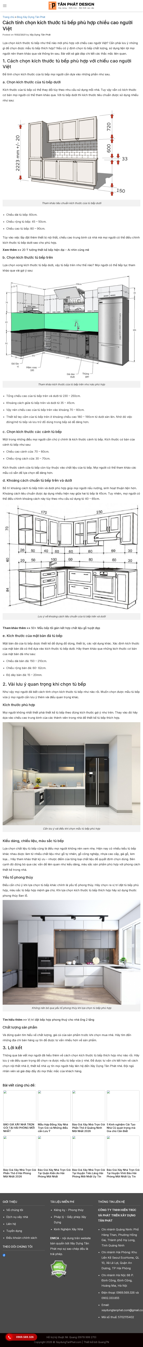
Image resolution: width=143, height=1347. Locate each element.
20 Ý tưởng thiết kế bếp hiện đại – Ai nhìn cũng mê (55, 250)
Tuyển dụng (14, 1231)
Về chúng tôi (14, 1210)
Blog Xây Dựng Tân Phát (31, 16)
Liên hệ (11, 1224)
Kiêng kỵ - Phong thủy (69, 1210)
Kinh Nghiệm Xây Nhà (68, 1229)
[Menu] (5, 5)
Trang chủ (8, 16)
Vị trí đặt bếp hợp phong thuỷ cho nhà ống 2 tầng (61, 1019)
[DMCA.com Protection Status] (58, 1269)
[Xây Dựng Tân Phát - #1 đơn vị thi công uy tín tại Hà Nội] (71, 5)
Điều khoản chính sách (21, 1238)
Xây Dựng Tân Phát (40, 34)
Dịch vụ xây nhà (17, 1217)
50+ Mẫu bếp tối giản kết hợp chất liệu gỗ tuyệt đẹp (65, 628)
